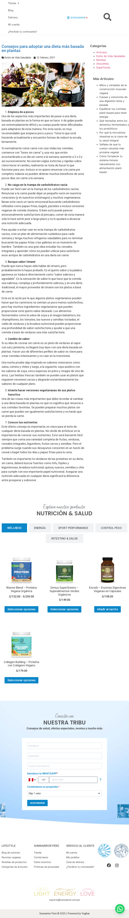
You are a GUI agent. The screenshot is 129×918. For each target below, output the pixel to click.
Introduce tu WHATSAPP (42, 773)
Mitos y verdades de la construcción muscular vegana (113, 89)
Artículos (101, 52)
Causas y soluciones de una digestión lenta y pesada (113, 100)
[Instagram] (117, 865)
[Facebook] (109, 865)
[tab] (14, 527)
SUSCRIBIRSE (37, 803)
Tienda (12, 3)
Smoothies (102, 63)
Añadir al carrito (107, 609)
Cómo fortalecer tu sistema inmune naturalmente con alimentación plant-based (110, 164)
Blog (10, 10)
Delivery (13, 17)
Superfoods (103, 67)
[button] (120, 909)
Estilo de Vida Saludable (18, 57)
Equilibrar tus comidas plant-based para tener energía (113, 112)
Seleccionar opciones (21, 609)
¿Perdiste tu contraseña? (22, 31)
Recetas (101, 59)
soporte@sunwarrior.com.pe (64, 899)
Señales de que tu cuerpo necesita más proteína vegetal (111, 148)
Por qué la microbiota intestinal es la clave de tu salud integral (113, 136)
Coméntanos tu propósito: (43, 787)
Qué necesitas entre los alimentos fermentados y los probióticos (114, 124)
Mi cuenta (14, 24)
